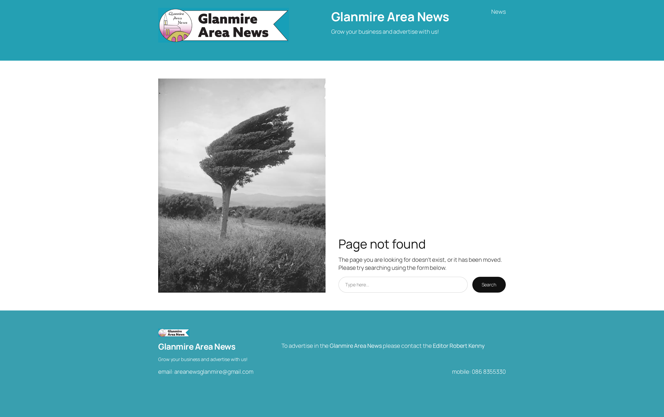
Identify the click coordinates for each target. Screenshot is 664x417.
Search (489, 284)
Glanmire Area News (390, 16)
